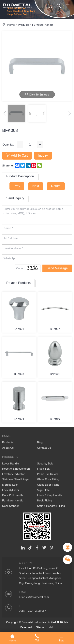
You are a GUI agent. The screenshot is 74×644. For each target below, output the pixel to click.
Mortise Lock (10, 484)
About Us (8, 447)
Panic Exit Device (48, 474)
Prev (17, 186)
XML (51, 627)
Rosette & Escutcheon (16, 468)
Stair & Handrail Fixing (51, 505)
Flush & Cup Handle (49, 495)
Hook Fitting (44, 500)
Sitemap (41, 627)
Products (23, 24)
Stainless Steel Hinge (15, 479)
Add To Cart (19, 155)
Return (56, 186)
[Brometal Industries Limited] (17, 10)
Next (35, 186)
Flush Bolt (43, 468)
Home (11, 24)
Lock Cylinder (10, 490)
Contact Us (44, 447)
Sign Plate (43, 490)
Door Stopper (10, 505)
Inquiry (43, 155)
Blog (40, 442)
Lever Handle (10, 463)
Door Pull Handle (12, 495)
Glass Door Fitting (48, 479)
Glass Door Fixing (48, 484)
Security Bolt (45, 463)
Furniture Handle (42, 24)
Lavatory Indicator (13, 474)
